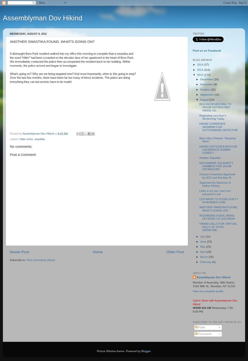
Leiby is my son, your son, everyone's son (215, 192)
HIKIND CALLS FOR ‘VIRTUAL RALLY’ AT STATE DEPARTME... (218, 226)
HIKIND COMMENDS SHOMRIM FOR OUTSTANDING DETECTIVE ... (218, 128)
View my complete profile (208, 291)
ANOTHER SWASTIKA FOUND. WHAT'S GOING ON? (218, 209)
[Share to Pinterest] (93, 134)
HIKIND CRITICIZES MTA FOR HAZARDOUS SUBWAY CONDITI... (218, 149)
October (205, 89)
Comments (204, 333)
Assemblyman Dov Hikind (42, 18)
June (203, 241)
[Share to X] (86, 134)
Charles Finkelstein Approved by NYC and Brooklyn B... (217, 176)
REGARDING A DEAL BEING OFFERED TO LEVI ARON (217, 217)
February (206, 262)
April (203, 251)
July (203, 236)
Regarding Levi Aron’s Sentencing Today (212, 117)
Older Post (175, 252)
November (207, 84)
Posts (201, 327)
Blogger (146, 351)
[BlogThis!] (82, 134)
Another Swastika (210, 157)
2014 (200, 64)
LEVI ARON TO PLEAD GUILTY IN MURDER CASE (218, 201)
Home (98, 252)
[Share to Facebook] (89, 134)
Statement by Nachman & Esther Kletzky (215, 184)
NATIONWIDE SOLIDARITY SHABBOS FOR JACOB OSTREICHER (216, 166)
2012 (200, 74)
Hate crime (26, 139)
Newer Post (19, 252)
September (207, 94)
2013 (200, 69)
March (204, 257)
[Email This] (78, 134)
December (207, 79)
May (203, 246)
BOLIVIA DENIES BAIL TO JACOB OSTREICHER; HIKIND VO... (215, 107)
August (204, 99)
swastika (39, 139)
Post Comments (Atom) (41, 260)
